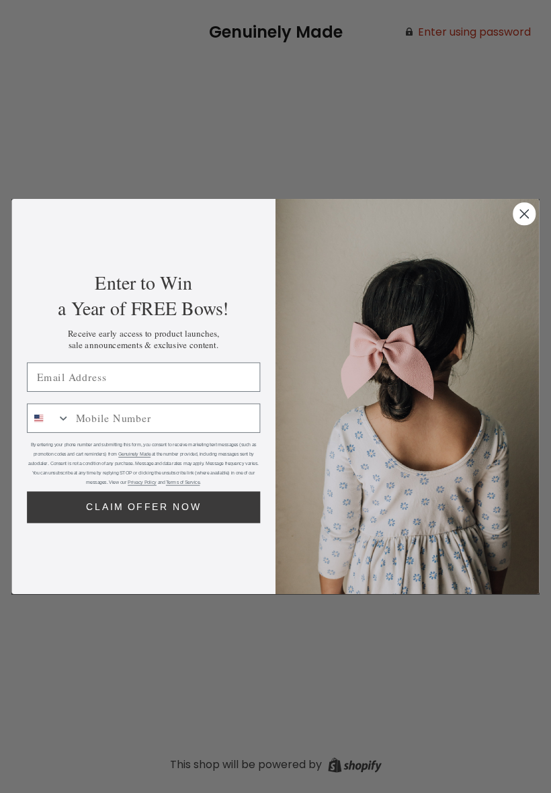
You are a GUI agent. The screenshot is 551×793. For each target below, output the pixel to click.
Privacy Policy (142, 482)
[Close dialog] (524, 214)
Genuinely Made (134, 454)
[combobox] (49, 418)
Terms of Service (183, 482)
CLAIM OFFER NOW (143, 507)
